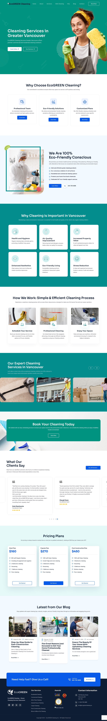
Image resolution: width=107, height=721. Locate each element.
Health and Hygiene (21, 238)
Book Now (94, 4)
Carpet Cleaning (35, 705)
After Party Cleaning (36, 700)
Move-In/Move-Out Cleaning (38, 711)
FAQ (68, 4)
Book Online (13, 49)
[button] (90, 367)
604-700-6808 (72, 186)
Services (49, 4)
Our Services (29, 49)
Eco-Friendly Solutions (53, 108)
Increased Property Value (82, 239)
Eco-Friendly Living (51, 266)
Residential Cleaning (36, 694)
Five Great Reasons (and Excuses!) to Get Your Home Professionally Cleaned (53, 647)
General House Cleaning (37, 703)
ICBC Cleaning (59, 4)
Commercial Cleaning (36, 697)
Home (34, 4)
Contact (81, 4)
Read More (14, 657)
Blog (74, 4)
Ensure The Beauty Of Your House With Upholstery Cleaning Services (81, 645)
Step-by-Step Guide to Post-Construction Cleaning (21, 644)
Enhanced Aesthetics (21, 266)
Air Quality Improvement (49, 239)
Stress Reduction (81, 266)
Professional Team (22, 108)
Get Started (22, 583)
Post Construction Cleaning (38, 708)
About (41, 4)
